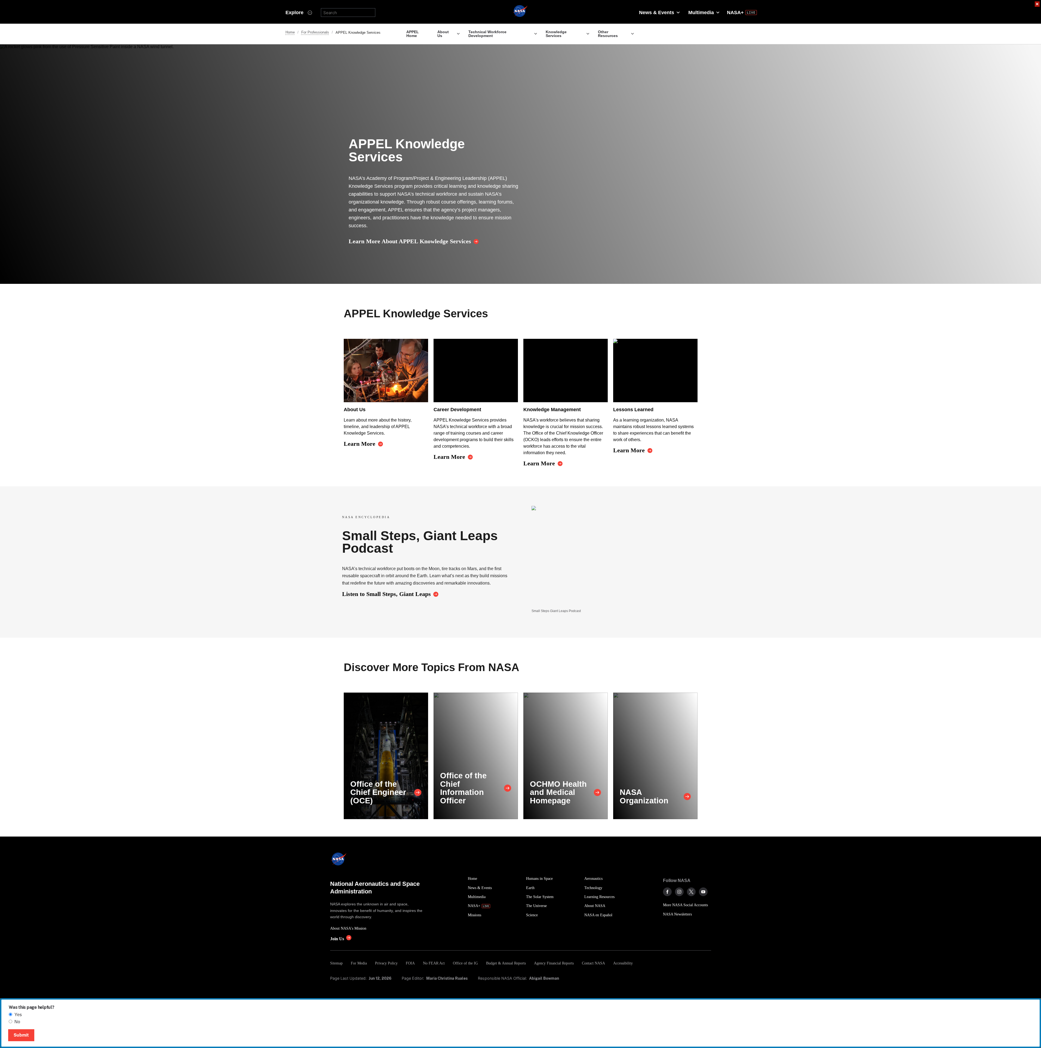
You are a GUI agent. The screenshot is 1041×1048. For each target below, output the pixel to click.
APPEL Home (412, 34)
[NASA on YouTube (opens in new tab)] (703, 891)
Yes (18, 1014)
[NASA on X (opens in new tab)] (691, 891)
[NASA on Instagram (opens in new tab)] (679, 891)
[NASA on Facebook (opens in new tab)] (667, 891)
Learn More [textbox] (359, 444)
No (17, 1021)
